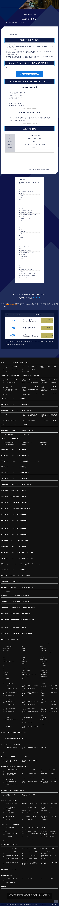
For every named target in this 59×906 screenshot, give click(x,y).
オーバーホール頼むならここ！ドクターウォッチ (10, 709)
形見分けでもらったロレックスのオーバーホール (49, 817)
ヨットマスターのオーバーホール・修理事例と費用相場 (49, 390)
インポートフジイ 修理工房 (47, 652)
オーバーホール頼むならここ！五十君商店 (30, 689)
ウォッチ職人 (5, 674)
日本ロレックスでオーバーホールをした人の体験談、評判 (10, 761)
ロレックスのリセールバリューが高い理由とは (10, 879)
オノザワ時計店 (6, 678)
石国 (4, 657)
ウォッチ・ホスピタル (45, 719)
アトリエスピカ (6, 685)
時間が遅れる (5, 831)
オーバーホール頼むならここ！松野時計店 (30, 686)
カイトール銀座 (44, 659)
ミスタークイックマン (7, 646)
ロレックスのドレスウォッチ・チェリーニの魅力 (49, 863)
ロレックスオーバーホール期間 (28, 769)
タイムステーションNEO (27, 652)
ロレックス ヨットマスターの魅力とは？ (48, 856)
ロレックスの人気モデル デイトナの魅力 (10, 863)
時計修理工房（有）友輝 (27, 722)
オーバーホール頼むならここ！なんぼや (10, 693)
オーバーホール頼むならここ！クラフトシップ (10, 705)
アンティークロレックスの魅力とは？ (30, 366)
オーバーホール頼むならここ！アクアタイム (10, 727)
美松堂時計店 (44, 676)
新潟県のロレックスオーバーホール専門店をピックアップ (15, 601)
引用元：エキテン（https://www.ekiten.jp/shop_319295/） (29, 108)
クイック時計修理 (6, 591)
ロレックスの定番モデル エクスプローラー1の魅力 (29, 859)
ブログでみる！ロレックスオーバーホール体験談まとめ (49, 808)
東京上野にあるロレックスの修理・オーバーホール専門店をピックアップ (49, 420)
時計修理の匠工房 (6, 699)
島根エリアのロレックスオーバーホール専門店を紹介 (14, 449)
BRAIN (4, 655)
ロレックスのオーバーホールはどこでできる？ (10, 804)
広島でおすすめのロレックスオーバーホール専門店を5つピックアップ (18, 607)
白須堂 (23, 659)
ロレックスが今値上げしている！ (9, 869)
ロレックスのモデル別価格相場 (47, 773)
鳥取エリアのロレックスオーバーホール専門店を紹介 (14, 472)
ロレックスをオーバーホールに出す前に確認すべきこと (14, 766)
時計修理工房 (44, 672)
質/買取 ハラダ (44, 646)
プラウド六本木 (6, 650)
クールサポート (6, 414)
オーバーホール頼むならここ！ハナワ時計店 (30, 712)
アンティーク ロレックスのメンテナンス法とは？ (10, 370)
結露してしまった (45, 827)
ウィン (4, 722)
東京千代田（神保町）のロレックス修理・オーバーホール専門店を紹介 (10, 420)
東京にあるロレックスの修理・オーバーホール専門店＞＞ (39, 169)
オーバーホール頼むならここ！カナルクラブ (30, 727)
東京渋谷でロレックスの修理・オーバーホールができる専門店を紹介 (30, 420)
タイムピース (44, 444)
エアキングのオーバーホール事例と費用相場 (49, 394)
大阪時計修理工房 (45, 442)
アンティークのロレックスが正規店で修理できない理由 (14, 362)
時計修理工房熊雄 (6, 648)
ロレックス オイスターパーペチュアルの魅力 (10, 849)
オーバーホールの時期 (45, 812)
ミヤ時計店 (43, 665)
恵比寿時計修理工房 (26, 670)
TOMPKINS (24, 661)
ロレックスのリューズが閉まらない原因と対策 (10, 840)
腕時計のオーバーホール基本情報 (9, 800)
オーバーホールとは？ (26, 810)
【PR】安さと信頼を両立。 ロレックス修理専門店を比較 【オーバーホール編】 (22, 904)
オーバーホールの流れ (45, 810)
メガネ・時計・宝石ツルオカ (47, 650)
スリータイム (44, 699)
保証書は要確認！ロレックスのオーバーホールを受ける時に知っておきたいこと (10, 774)
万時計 (4, 663)
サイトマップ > (55, 904)
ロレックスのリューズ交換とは (47, 878)
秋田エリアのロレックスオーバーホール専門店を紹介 (14, 490)
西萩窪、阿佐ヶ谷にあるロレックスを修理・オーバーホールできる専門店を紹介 (49, 415)
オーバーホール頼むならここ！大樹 (48, 704)
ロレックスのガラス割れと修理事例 (48, 831)
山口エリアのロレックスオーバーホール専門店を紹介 (14, 455)
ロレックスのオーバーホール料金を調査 (11, 744)
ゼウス (4, 665)
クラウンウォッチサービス (8, 444)
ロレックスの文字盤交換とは (9, 882)
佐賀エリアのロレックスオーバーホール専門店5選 (13, 398)
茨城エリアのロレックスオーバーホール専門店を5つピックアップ (17, 552)
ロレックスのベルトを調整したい (10, 827)
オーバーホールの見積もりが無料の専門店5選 (12, 738)
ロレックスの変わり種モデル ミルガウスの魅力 (48, 852)
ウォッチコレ (44, 717)
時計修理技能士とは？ (45, 819)
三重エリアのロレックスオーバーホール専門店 (12, 627)
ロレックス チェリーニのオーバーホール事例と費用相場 (29, 394)
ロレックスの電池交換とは (27, 878)
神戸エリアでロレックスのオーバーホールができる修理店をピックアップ (19, 461)
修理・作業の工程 (6, 819)
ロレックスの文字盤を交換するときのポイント (49, 779)
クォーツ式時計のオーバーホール (29, 816)
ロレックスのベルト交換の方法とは (29, 807)
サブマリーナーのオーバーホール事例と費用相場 (10, 383)
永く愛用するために (7, 810)
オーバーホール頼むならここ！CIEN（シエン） (48, 723)
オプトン (24, 683)
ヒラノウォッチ (28, 335)
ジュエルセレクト (25, 657)
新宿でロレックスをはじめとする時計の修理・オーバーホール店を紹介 (30, 415)
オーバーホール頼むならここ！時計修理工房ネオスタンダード (30, 693)
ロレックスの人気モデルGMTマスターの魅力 (11, 856)
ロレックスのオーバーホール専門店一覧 (11, 639)
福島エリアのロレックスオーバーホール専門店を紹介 (14, 546)
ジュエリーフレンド (26, 646)
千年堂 (42, 695)
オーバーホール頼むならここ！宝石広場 (49, 712)
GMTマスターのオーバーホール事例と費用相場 (30, 387)
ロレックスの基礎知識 (6, 875)
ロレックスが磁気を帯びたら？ (9, 836)
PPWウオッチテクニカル (8, 683)
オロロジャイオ (28, 327)
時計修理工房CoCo (7, 623)
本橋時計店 (5, 652)
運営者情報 (3, 886)
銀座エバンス (44, 670)
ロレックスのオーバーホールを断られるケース (49, 770)
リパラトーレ (24, 695)
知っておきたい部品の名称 (8, 812)
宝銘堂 (42, 663)
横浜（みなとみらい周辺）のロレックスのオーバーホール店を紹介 (17, 587)
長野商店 (24, 663)
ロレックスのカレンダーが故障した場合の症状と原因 (30, 828)
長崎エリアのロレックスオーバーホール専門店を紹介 (14, 404)
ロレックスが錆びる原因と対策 (47, 836)
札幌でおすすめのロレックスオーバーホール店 (12, 581)
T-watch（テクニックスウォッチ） (29, 717)
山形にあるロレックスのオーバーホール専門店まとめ (14, 569)
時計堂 (4, 523)
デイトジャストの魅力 (45, 858)
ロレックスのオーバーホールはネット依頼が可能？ (30, 795)
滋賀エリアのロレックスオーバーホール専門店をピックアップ (16, 613)
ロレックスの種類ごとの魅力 (8, 844)
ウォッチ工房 (24, 665)
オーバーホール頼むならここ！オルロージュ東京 (49, 686)
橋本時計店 (24, 655)
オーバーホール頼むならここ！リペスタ (10, 696)
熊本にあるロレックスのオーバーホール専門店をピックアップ (16, 484)
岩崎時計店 (24, 444)
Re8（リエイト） (25, 676)
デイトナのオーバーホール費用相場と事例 (49, 383)
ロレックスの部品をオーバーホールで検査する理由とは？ (30, 813)
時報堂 (4, 670)
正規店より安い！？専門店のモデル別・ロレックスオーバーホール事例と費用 (20, 375)
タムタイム (24, 699)
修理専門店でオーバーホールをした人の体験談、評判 (30, 761)
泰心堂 (42, 657)
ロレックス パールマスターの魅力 (29, 848)
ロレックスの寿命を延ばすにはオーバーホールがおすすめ (10, 808)
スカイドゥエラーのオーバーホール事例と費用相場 (30, 380)
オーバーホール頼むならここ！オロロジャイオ (49, 693)
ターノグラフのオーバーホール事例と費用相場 (49, 380)
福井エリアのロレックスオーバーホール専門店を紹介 (14, 502)
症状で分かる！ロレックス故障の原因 (10, 824)
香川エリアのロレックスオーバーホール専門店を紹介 (14, 514)
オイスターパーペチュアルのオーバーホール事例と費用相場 (10, 390)
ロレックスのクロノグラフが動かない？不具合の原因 (48, 834)
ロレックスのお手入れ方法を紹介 (29, 773)
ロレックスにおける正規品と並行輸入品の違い (30, 782)
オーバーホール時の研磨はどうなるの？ (10, 817)
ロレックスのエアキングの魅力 (47, 848)
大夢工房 (43, 683)
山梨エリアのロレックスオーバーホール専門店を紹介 (14, 478)
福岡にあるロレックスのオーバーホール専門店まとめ (14, 467)
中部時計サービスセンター (8, 434)
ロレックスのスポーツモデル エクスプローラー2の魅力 (10, 859)
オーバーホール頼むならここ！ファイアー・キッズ (30, 709)
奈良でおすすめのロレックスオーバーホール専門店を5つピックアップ (18, 619)
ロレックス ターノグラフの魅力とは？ (10, 852)
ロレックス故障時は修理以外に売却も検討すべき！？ (10, 770)
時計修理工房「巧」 (26, 434)
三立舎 (23, 678)
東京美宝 (43, 715)
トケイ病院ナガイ (45, 674)
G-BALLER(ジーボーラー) (8, 661)
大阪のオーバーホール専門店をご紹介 (10, 438)
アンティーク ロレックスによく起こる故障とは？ (10, 367)
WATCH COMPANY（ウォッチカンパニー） (10, 720)
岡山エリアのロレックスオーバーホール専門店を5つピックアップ (17, 633)
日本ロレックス (44, 747)
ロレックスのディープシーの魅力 (29, 855)
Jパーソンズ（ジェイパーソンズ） (29, 674)
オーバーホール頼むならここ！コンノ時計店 (10, 702)
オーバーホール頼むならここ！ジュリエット (10, 689)
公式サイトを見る (47, 320)
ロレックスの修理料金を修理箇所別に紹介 (30, 748)
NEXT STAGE (44, 678)
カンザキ (4, 676)
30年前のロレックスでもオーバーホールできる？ (30, 804)
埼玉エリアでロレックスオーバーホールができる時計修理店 (15, 508)
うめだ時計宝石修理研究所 (8, 442)
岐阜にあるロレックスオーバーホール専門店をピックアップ (15, 540)
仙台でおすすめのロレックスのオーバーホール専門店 (14, 424)
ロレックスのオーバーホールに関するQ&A (11, 790)
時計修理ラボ (5, 715)
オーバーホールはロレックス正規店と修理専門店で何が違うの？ (49, 782)
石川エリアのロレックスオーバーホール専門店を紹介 (14, 534)
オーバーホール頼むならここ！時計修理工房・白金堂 (49, 709)
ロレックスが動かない (26, 836)
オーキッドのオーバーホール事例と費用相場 (10, 380)
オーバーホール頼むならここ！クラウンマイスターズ (30, 705)
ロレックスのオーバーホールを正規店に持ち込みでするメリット (10, 779)
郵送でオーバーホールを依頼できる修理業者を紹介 (13, 732)
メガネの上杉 (5, 672)
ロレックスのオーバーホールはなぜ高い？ (10, 752)
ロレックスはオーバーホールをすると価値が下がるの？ (10, 795)
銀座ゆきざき (24, 648)
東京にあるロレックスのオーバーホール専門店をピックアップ (16, 410)
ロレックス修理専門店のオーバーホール (10, 748)
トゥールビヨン (6, 717)
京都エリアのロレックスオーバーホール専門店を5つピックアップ (17, 558)
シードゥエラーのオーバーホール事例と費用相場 (30, 390)
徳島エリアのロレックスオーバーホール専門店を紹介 (14, 528)
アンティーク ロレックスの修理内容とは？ (48, 367)
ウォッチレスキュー (26, 719)
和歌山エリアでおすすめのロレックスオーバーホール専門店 (15, 575)
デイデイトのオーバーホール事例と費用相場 (30, 383)
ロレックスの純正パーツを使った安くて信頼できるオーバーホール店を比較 (29, 73)
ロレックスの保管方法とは (27, 819)
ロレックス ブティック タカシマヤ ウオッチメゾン (10, 644)
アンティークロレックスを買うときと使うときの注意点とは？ (30, 370)
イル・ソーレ (44, 648)
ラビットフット (44, 655)
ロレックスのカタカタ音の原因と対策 (30, 833)
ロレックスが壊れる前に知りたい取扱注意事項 (10, 834)
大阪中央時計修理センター (27, 442)
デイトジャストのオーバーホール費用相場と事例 (10, 394)
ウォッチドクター (45, 661)
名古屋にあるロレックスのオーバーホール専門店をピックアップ (17, 430)
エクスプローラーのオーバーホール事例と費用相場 (10, 387)
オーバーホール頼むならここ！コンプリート (49, 689)
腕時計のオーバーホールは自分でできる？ (49, 804)
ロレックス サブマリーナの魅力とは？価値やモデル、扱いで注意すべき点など (30, 863)
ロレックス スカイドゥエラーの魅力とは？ (29, 852)
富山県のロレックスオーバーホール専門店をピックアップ (15, 595)
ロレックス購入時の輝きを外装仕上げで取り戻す (10, 782)
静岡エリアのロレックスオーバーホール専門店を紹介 (14, 520)
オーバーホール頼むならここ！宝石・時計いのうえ (49, 702)
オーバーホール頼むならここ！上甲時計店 (30, 702)
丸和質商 (4, 659)
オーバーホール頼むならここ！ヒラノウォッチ (10, 712)
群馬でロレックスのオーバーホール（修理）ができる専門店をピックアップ (19, 564)
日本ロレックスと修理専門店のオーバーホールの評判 (14, 757)
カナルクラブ (27, 320)
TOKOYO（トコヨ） (26, 715)
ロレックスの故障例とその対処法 (29, 831)
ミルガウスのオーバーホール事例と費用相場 (49, 387)
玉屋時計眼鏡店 (25, 650)
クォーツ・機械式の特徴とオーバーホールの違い (10, 785)
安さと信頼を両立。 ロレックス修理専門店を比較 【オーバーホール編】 (45, 1)
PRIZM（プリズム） (26, 672)
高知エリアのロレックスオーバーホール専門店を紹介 (14, 496)
